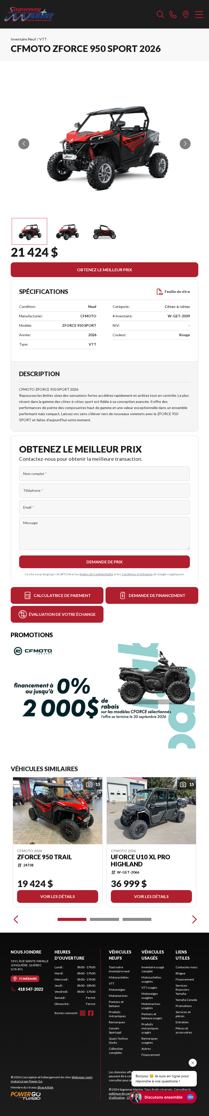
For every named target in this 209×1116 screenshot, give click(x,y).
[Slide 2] (104, 919)
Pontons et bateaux (116, 1004)
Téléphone (33, 490)
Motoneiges (117, 989)
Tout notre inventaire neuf (119, 969)
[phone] (173, 14)
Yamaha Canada (186, 1000)
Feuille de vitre (177, 291)
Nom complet (35, 473)
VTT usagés (149, 987)
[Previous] (16, 919)
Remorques (117, 1022)
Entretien (182, 1022)
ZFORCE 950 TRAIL (44, 857)
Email (28, 507)
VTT (43, 39)
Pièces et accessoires (184, 1030)
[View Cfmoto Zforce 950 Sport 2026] (29, 231)
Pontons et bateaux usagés (151, 1016)
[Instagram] (83, 1013)
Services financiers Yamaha (182, 990)
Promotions (184, 1006)
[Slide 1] (72, 919)
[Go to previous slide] (23, 143)
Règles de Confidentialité (96, 574)
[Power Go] (55, 1096)
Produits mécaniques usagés (150, 1028)
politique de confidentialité (127, 1093)
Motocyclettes (119, 977)
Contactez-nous (187, 967)
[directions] (186, 14)
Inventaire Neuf (23, 39)
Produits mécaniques (117, 1014)
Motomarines (118, 996)
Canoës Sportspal (115, 1030)
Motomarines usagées (150, 1006)
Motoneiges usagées (149, 996)
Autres (146, 1049)
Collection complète (116, 1051)
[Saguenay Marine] (29, 14)
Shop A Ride (45, 1087)
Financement (150, 1055)
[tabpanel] (75, 985)
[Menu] (199, 14)
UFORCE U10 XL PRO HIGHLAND (140, 860)
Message (30, 523)
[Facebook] (91, 1013)
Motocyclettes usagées (151, 979)
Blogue (180, 973)
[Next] (193, 919)
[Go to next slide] (185, 143)
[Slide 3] (137, 919)
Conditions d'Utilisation (137, 574)
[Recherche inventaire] (160, 14)
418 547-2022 (30, 989)
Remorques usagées (149, 1040)
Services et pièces (183, 1014)
